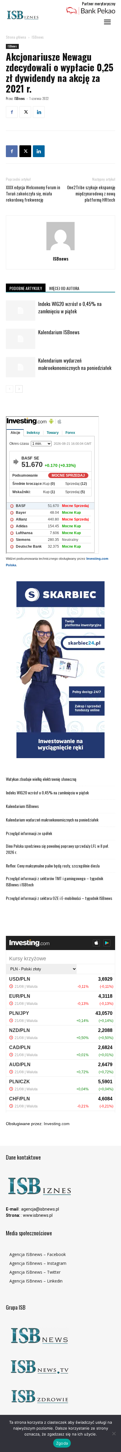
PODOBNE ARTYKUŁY (25, 288)
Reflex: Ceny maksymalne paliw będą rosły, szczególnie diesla (53, 865)
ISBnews (38, 36)
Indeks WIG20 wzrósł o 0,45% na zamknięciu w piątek (70, 307)
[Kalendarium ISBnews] (20, 339)
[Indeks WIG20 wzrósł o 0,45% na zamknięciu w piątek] (20, 310)
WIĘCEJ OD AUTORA (64, 288)
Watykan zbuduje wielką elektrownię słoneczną (41, 779)
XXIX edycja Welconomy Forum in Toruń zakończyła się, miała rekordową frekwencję (33, 193)
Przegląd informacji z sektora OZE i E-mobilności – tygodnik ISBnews (59, 898)
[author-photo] (60, 250)
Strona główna (16, 36)
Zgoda (62, 1443)
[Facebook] (12, 112)
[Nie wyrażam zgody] (114, 1433)
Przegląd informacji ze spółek (29, 833)
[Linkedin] (39, 112)
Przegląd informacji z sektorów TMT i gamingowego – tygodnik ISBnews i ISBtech (54, 881)
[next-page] (19, 389)
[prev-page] (9, 389)
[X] (25, 112)
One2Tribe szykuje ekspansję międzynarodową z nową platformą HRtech (91, 193)
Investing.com (57, 1123)
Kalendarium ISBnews (59, 332)
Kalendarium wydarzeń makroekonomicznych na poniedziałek (74, 364)
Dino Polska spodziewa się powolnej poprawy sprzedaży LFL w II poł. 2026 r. (57, 849)
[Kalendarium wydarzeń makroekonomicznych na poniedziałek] (20, 367)
